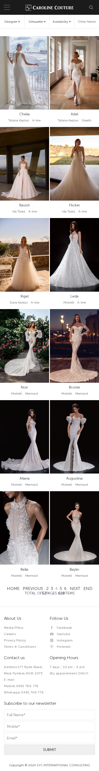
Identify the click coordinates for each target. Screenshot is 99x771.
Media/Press (13, 628)
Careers (10, 634)
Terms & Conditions (20, 647)
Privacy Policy (15, 640)
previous (33, 588)
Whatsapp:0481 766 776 (24, 692)
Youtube (62, 634)
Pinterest (62, 647)
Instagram (63, 640)
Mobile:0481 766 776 (21, 686)
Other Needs (87, 21)
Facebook (63, 628)
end (87, 588)
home (13, 588)
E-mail (9, 680)
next (75, 588)
